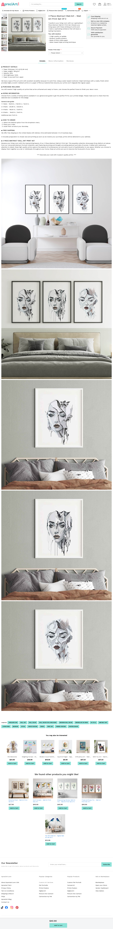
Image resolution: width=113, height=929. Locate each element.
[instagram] (12, 907)
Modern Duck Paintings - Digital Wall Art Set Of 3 (48, 757)
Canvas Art (71, 885)
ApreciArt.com (13, 722)
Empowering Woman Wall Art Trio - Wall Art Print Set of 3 (66, 800)
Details (42, 61)
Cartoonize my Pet (45, 896)
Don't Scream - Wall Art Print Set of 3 (42, 800)
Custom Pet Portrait (74, 882)
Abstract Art (103, 722)
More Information (55, 61)
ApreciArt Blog (6, 899)
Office (23, 726)
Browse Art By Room (81, 722)
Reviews (70, 61)
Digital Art (42, 891)
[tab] (42, 61)
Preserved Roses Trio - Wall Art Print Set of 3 (91, 800)
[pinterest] (17, 907)
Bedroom (15, 726)
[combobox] (52, 4)
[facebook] (7, 907)
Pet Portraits (43, 885)
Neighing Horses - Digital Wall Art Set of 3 (30, 757)
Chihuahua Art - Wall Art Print (83, 757)
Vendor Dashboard (102, 888)
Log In (109, 3)
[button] (4, 16)
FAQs (3, 896)
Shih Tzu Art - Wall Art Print (101, 757)
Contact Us (5, 902)
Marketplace (100, 882)
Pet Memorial (12, 757)
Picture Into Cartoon (46, 893)
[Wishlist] (94, 4)
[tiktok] (2, 907)
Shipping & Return (7, 893)
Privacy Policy (6, 888)
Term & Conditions (7, 891)
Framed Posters (61, 726)
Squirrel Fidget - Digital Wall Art (65, 757)
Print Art (50, 726)
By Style (93, 722)
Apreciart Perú (6, 885)
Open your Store (101, 885)
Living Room (6, 726)
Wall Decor (32, 722)
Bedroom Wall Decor (66, 722)
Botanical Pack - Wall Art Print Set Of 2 (18, 800)
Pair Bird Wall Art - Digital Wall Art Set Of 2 (54, 836)
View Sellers (100, 891)
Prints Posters (32, 726)
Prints (42, 726)
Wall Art (23, 722)
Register (109, 5)
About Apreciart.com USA (10, 882)
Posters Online (73, 726)
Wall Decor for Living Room (47, 722)
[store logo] (10, 4)
